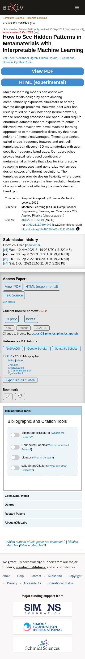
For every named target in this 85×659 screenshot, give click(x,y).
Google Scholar (37, 348)
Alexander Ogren (27, 57)
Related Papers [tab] (15, 513)
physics (50, 333)
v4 (36, 32)
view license (9, 302)
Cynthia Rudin (23, 62)
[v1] (5, 250)
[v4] (5, 263)
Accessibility (32, 583)
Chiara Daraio (48, 57)
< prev (12, 319)
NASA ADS (13, 348)
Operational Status (60, 583)
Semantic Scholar (66, 348)
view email (33, 245)
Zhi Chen (9, 57)
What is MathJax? (32, 545)
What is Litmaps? (43, 457)
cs (33, 333)
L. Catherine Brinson (19, 370)
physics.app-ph (67, 333)
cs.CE (40, 333)
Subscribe (55, 576)
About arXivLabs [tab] (16, 522)
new (8, 328)
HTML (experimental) (42, 82)
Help (20, 576)
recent (24, 328)
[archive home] (13, 7)
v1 (36, 29)
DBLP (7, 356)
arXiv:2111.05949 (32, 219)
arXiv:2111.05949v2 (38, 224)
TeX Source (14, 295)
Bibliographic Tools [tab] (18, 411)
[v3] (5, 259)
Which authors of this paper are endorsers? (35, 542)
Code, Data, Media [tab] (17, 495)
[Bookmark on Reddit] (20, 396)
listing (11, 360)
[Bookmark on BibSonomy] (8, 397)
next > (31, 319)
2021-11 (41, 328)
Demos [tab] (9, 504)
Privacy (12, 583)
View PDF (42, 71)
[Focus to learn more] (77, 229)
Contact (35, 576)
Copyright (75, 576)
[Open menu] (77, 7)
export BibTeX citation (20, 380)
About (6, 576)
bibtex (20, 360)
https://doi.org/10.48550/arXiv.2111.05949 (48, 229)
